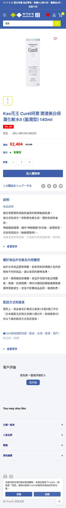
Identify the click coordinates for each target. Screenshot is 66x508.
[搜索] (57, 23)
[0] (60, 15)
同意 (19, 494)
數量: (5, 162)
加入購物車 (33, 173)
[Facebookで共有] (43, 185)
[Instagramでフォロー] (11, 476)
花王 (5, 133)
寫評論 (33, 382)
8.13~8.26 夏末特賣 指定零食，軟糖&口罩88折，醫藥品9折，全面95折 (33, 4)
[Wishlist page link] (48, 15)
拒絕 (47, 494)
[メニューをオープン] (4, 15)
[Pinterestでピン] (49, 185)
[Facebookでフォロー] (5, 476)
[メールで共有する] (61, 185)
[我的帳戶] (54, 15)
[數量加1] (29, 162)
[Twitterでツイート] (55, 185)
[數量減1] (13, 162)
